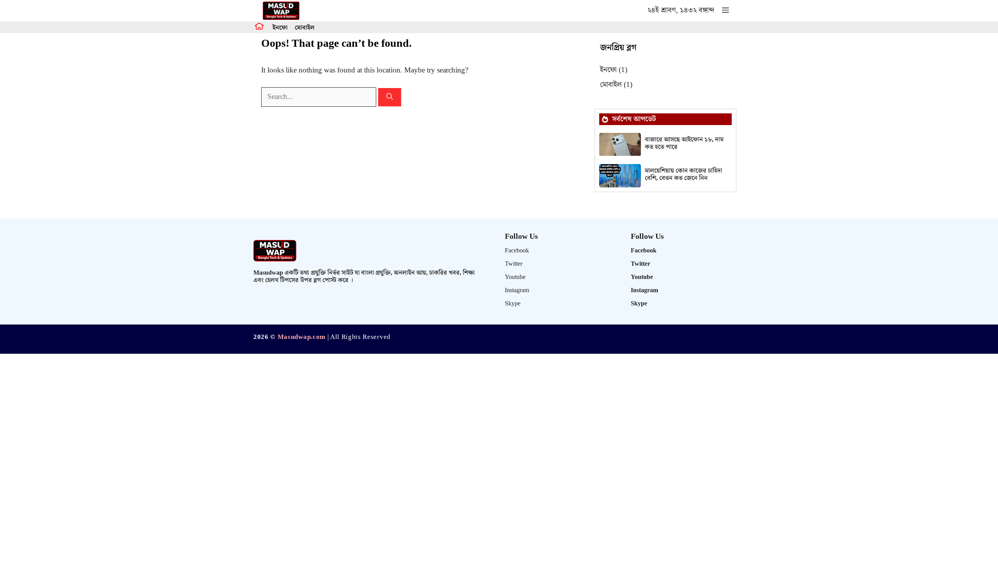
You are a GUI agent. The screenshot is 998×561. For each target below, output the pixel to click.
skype (512, 304)
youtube (515, 277)
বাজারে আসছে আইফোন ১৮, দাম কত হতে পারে (684, 143)
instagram (517, 290)
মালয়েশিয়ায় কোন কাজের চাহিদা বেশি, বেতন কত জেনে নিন (683, 174)
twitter (513, 264)
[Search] (389, 97)
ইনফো (280, 28)
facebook (517, 251)
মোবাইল (305, 28)
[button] (725, 10)
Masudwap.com (302, 337)
